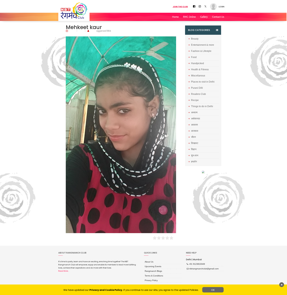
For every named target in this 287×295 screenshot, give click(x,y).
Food (194, 57)
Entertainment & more (202, 45)
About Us (148, 261)
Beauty (195, 39)
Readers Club (198, 94)
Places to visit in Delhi (203, 82)
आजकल (194, 131)
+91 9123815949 (195, 264)
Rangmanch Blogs (152, 270)
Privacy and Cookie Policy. (106, 290)
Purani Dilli (197, 88)
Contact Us (218, 16)
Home (175, 16)
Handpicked (197, 63)
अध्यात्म (194, 112)
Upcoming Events (152, 266)
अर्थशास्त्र (195, 118)
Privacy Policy (150, 278)
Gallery (204, 16)
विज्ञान (193, 149)
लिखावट (194, 143)
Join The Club (180, 6)
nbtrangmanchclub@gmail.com (202, 268)
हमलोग (194, 161)
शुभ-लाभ (194, 155)
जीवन (193, 137)
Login (221, 6)
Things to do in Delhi (202, 106)
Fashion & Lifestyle (201, 51)
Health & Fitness (200, 69)
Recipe (195, 100)
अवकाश (194, 125)
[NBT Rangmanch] (74, 10)
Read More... (63, 271)
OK (213, 290)
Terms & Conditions (153, 274)
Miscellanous (198, 75)
